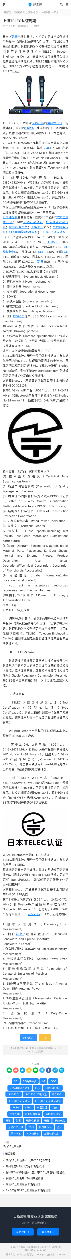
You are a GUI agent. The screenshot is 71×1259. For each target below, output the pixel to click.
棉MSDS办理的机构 (17, 1172)
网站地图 (56, 1247)
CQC (59, 217)
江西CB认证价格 (12, 1146)
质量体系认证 (52, 1133)
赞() (35, 26)
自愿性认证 (45, 1127)
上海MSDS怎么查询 (39, 1160)
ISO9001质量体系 (19, 1100)
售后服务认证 (53, 1114)
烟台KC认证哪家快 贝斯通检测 (23, 1184)
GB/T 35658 (51, 242)
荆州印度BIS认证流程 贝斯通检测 (25, 1166)
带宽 (20, 934)
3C (15, 1081)
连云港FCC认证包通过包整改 (48, 1172)
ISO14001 (13, 1094)
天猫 (34, 227)
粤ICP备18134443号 (35, 1250)
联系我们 (22, 1231)
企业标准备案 (18, 227)
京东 (40, 227)
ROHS (42, 252)
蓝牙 (40, 261)
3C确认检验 (29, 1081)
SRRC (29, 128)
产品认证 (42, 1107)
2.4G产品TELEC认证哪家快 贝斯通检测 (28, 1190)
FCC (65, 252)
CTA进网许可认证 (20, 1087)
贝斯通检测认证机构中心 (35, 4)
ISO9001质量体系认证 (23, 232)
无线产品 (38, 123)
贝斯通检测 (10, 217)
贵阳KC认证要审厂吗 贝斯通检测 (24, 1178)
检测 (31, 1127)
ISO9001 (19, 316)
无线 (15, 36)
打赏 (45, 1037)
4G (48, 148)
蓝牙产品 (34, 914)
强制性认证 (54, 123)
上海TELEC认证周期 (19, 21)
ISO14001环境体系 (53, 232)
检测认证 (46, 12)
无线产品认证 (33, 222)
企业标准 (14, 1114)
